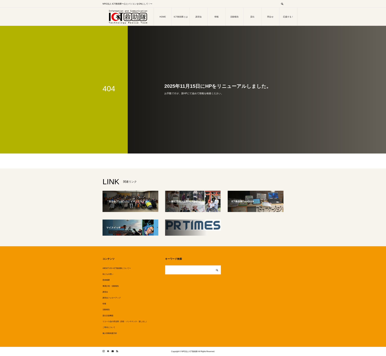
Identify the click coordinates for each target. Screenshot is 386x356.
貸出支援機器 (108, 316)
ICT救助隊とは (181, 17)
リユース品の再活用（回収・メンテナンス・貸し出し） (125, 321)
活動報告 (234, 17)
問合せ (270, 17)
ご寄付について (109, 327)
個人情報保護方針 (110, 333)
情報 (216, 17)
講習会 (198, 17)
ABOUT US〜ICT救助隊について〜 (117, 268)
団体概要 (106, 280)
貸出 (252, 17)
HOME (163, 17)
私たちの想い (108, 274)
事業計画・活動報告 (111, 286)
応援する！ (288, 17)
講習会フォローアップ (112, 298)
